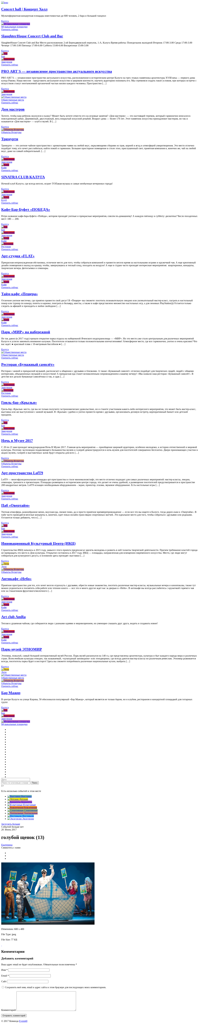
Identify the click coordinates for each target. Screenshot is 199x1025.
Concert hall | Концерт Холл (24, 9)
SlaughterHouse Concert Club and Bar (32, 36)
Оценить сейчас (9, 29)
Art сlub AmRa (13, 617)
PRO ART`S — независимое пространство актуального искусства (56, 71)
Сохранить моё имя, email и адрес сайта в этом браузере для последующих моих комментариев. (55, 987)
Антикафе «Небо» (16, 579)
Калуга (5, 21)
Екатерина (6, 844)
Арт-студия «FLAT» (18, 256)
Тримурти (9, 139)
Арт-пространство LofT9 (22, 473)
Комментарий (8, 1010)
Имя (4, 970)
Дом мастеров (13, 109)
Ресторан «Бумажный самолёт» (27, 364)
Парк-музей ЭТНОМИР (21, 649)
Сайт (4, 981)
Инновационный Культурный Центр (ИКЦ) (38, 543)
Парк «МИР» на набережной (25, 332)
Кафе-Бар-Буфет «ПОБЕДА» (25, 209)
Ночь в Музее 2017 (17, 441)
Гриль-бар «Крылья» (19, 402)
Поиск (34, 783)
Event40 (23, 1021)
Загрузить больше (10, 824)
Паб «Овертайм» (15, 505)
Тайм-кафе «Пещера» (19, 294)
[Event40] (4, 2)
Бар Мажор (10, 693)
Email (5, 975)
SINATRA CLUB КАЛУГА (23, 177)
